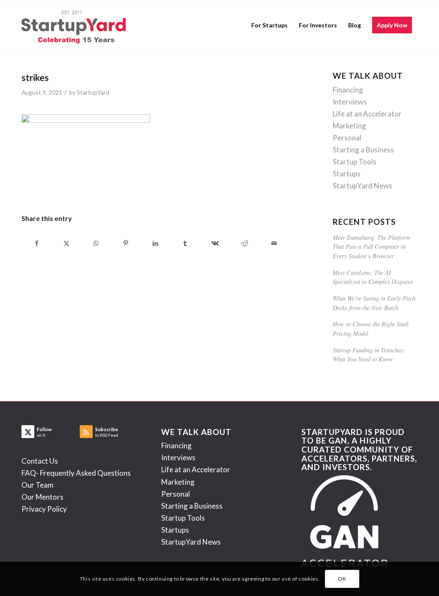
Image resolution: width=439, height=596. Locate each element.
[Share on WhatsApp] (96, 243)
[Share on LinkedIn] (155, 243)
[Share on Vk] (214, 243)
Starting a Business (363, 149)
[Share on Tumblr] (185, 243)
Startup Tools (354, 161)
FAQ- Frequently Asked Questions (76, 472)
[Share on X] (66, 243)
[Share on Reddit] (244, 243)
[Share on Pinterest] (125, 243)
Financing (348, 89)
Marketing (349, 125)
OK (342, 578)
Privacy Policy (44, 508)
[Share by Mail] (274, 243)
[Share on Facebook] (36, 243)
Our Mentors (42, 496)
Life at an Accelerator (367, 113)
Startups (347, 173)
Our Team (37, 484)
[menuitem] (269, 25)
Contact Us (39, 460)
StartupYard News (362, 185)
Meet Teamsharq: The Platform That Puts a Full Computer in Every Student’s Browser (371, 246)
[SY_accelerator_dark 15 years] (75, 25)
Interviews (350, 101)
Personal (347, 137)
